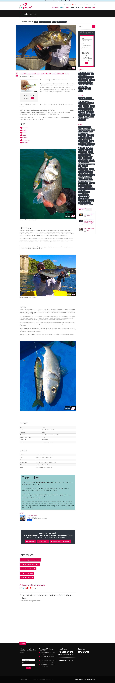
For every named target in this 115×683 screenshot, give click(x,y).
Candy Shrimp (89, 158)
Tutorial (79, 131)
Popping (80, 110)
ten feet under (81, 187)
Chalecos (89, 203)
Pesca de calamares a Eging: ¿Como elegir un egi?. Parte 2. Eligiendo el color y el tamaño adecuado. (86, 221)
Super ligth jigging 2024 (82, 193)
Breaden (93, 144)
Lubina (40, 21)
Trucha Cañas (90, 199)
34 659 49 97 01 (43, 541)
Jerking (79, 101)
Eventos (79, 190)
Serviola (82, 75)
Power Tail (89, 139)
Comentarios (24, 76)
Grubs (79, 181)
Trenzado (91, 153)
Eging (79, 104)
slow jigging (88, 112)
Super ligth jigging (91, 164)
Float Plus (86, 141)
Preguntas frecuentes (78, 679)
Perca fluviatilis (92, 80)
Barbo (79, 80)
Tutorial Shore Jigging (89, 187)
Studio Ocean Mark (82, 156)
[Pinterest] (86, 652)
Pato (86, 136)
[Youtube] (88, 652)
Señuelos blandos (81, 137)
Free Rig (79, 113)
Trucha (92, 73)
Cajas (94, 175)
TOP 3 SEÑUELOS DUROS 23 (83, 195)
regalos (87, 153)
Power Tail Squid (81, 153)
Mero (79, 78)
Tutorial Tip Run (85, 165)
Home (21, 12)
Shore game (80, 116)
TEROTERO (90, 185)
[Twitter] (81, 652)
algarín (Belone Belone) (82, 87)
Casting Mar (85, 110)
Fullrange (80, 158)
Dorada (88, 84)
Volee (93, 113)
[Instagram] (84, 652)
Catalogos (84, 144)
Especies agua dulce (82, 81)
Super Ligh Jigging (81, 112)
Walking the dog (81, 102)
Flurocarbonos (91, 145)
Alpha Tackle (89, 142)
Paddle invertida (90, 156)
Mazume (90, 204)
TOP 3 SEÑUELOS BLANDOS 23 (84, 192)
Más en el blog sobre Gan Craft (30, 564)
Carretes (80, 142)
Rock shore (86, 116)
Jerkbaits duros (89, 150)
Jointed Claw (63, 21)
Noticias (25, 12)
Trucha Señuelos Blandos (83, 168)
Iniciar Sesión (79, 7)
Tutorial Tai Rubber (89, 148)
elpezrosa (93, 130)
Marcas (61, 7)
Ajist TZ (89, 155)
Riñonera (83, 181)
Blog (72, 7)
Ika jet (79, 118)
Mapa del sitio (87, 679)
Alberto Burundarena (90, 189)
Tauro (84, 201)
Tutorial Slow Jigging (82, 134)
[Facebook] (79, 652)
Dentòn (88, 72)
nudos (84, 184)
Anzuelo (87, 172)
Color (91, 178)
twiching (87, 102)
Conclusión (24, 137)
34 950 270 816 (31, 541)
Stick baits (85, 151)
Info (67, 7)
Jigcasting (80, 105)
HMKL (79, 148)
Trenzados (84, 150)
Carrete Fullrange (90, 201)
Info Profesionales (26, 140)
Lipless (83, 136)
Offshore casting (81, 172)
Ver (32, 98)
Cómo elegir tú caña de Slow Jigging (89, 229)
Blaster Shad (88, 170)
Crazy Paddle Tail (81, 147)
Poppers (80, 179)
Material (24, 135)
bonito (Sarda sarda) (82, 86)
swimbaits (80, 184)
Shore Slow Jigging (81, 119)
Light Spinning (88, 98)
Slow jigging (87, 99)
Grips (82, 176)
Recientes (89, 209)
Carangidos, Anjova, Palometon (84, 76)
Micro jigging (90, 110)
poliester (88, 184)
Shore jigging (86, 109)
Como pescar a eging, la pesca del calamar (89, 214)
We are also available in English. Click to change (57, 0)
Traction (83, 118)
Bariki (93, 170)
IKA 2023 (84, 190)
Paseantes (80, 145)
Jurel (86, 75)
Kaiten (88, 159)
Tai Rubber (92, 102)
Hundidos (80, 159)
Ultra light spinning (81, 107)
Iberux (91, 128)
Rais (93, 161)
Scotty (84, 158)
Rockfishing (80, 109)
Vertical (91, 109)
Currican (83, 101)
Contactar (93, 679)
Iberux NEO (89, 176)
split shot (84, 115)
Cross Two (87, 162)
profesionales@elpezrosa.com (61, 541)
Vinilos (79, 165)
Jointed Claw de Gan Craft (28, 569)
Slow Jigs (84, 139)
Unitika (91, 147)
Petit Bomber (80, 185)
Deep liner (86, 173)
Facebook (46, 652)
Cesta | (90, 7)
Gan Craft (54, 21)
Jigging (84, 98)
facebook (29, 520)
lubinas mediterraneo (82, 164)
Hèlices (90, 182)
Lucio (92, 72)
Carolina (84, 113)
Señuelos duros (89, 137)
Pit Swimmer (80, 178)
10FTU (79, 175)
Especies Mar (89, 78)
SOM (79, 203)
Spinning (80, 98)
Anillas (84, 170)
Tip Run (93, 107)
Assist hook (80, 161)
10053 (32, 76)
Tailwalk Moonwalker (27, 573)
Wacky (93, 112)
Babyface (89, 144)
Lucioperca (83, 78)
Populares (82, 209)
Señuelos (84, 130)
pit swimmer (86, 178)
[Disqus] (48, 619)
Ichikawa (84, 159)
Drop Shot (89, 113)
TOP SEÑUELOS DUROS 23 (83, 198)
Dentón (84, 84)
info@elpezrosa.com (67, 655)
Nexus (85, 185)
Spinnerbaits (88, 181)
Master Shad (80, 173)
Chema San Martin (81, 189)
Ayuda (80, 4)
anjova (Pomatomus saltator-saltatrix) (85, 83)
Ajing (87, 101)
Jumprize (80, 130)
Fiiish (79, 127)
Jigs (93, 134)
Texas (88, 105)
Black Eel (90, 131)
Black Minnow (88, 127)
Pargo (92, 76)
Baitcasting (91, 116)
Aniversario (90, 151)
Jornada (24, 130)
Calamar (86, 80)
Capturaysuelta (81, 204)
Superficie (45, 21)
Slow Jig (79, 144)
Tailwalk (82, 127)
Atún (79, 75)
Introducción (25, 127)
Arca (85, 176)
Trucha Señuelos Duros (82, 199)
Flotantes (80, 139)
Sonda (90, 161)
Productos (55, 7)
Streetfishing (89, 107)
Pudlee (83, 148)
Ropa (84, 179)
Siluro (89, 87)
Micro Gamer (85, 133)
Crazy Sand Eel (86, 128)
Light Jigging (88, 104)
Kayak (94, 182)
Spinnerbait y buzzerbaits (83, 182)
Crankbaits (89, 175)
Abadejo (88, 81)
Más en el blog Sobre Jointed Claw (30, 560)
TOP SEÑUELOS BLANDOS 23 (83, 196)
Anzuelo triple (83, 203)
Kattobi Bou (84, 175)
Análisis (79, 155)
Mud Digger (91, 141)
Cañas (79, 136)
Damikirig (93, 115)
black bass (80, 90)
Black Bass (36, 21)
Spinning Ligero (81, 99)
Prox (79, 176)
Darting (88, 115)
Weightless (92, 105)
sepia (92, 84)
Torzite (92, 159)
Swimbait (49, 21)
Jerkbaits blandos (89, 179)
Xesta (79, 150)
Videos (88, 130)
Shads (83, 131)
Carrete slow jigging (82, 167)
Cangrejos (80, 151)
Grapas (86, 204)
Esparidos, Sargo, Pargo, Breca (84, 73)
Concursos (85, 145)
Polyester (91, 173)
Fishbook (58, 21)
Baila (83, 80)
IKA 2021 (80, 170)
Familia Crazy (80, 141)
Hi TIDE (91, 172)
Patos (87, 131)
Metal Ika (80, 115)
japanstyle (80, 201)
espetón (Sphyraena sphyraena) (84, 89)
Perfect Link (86, 161)
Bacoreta (80, 84)
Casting (84, 105)
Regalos (87, 147)
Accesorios (84, 155)
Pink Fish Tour (90, 136)
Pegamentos (91, 168)
